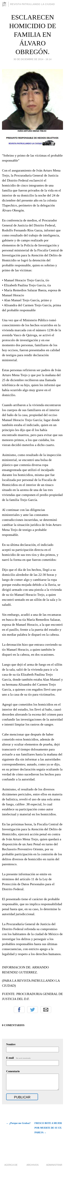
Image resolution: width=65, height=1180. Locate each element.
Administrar (54, 1165)
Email (45, 1009)
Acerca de (11, 1165)
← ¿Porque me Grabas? (18, 1123)
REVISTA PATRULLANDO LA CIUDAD (32, 4)
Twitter (32, 1009)
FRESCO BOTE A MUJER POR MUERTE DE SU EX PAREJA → (48, 1128)
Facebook (19, 1009)
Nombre (11, 1044)
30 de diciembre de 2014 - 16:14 (33, 59)
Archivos (32, 1165)
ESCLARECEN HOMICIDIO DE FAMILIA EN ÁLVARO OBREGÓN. (32, 34)
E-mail (18, 1057)
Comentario (13, 1071)
